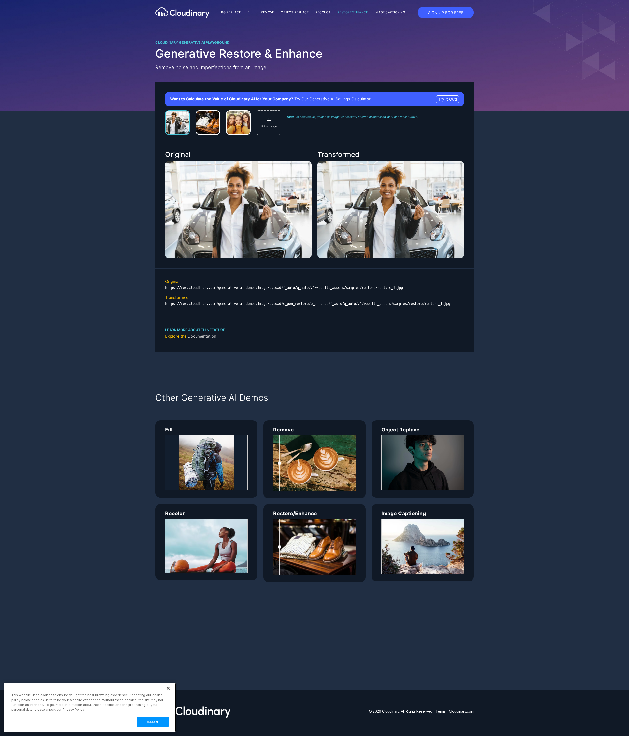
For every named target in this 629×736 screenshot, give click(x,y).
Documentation (202, 336)
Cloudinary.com (461, 711)
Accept (152, 722)
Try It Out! (447, 99)
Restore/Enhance (352, 12)
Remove (267, 12)
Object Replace (295, 12)
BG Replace (231, 12)
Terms (441, 711)
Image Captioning (390, 12)
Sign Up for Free (446, 12)
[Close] (168, 688)
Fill (251, 12)
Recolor (322, 12)
